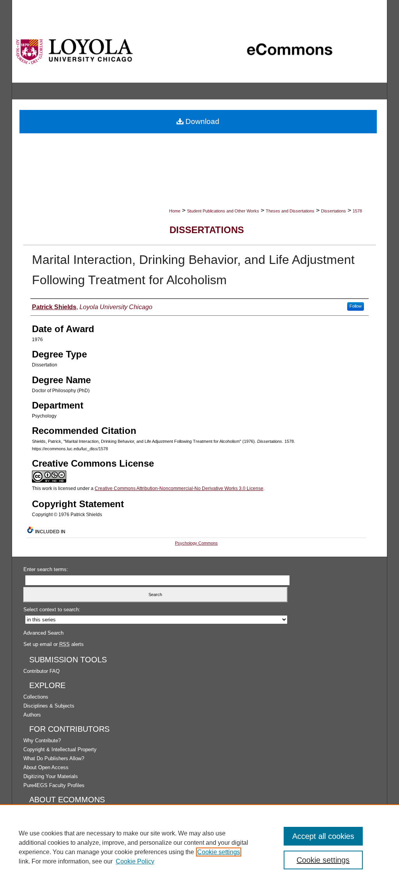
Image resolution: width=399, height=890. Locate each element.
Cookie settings (218, 852)
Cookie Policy (135, 861)
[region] (199, 847)
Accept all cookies (323, 836)
